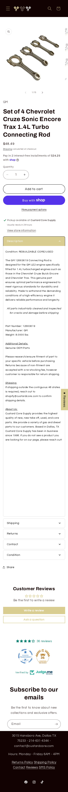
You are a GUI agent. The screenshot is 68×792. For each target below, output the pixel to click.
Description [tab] (15, 241)
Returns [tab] (12, 533)
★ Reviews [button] (64, 399)
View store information (21, 230)
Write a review (34, 610)
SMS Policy (47, 767)
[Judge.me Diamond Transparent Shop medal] (25, 656)
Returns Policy (22, 762)
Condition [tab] (13, 554)
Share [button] (10, 567)
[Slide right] (42, 92)
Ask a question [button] (34, 619)
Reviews (32, 767)
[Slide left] (26, 92)
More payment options (34, 209)
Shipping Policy (45, 762)
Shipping (7, 149)
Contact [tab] (12, 544)
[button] (8, 8)
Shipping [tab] (13, 523)
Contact (19, 767)
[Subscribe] (56, 724)
